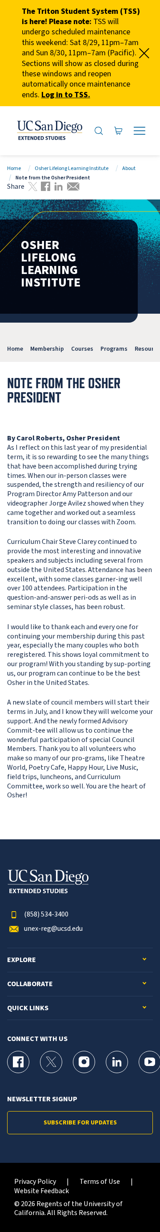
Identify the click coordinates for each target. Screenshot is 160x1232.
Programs (114, 348)
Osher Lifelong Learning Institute (71, 168)
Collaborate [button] (30, 984)
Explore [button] (21, 960)
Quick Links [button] (27, 1008)
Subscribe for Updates (80, 1122)
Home (14, 168)
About (129, 168)
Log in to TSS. (65, 94)
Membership (47, 348)
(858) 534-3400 (46, 914)
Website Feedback (41, 1191)
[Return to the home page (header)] (49, 130)
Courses (82, 348)
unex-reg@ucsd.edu (53, 928)
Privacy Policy (35, 1181)
